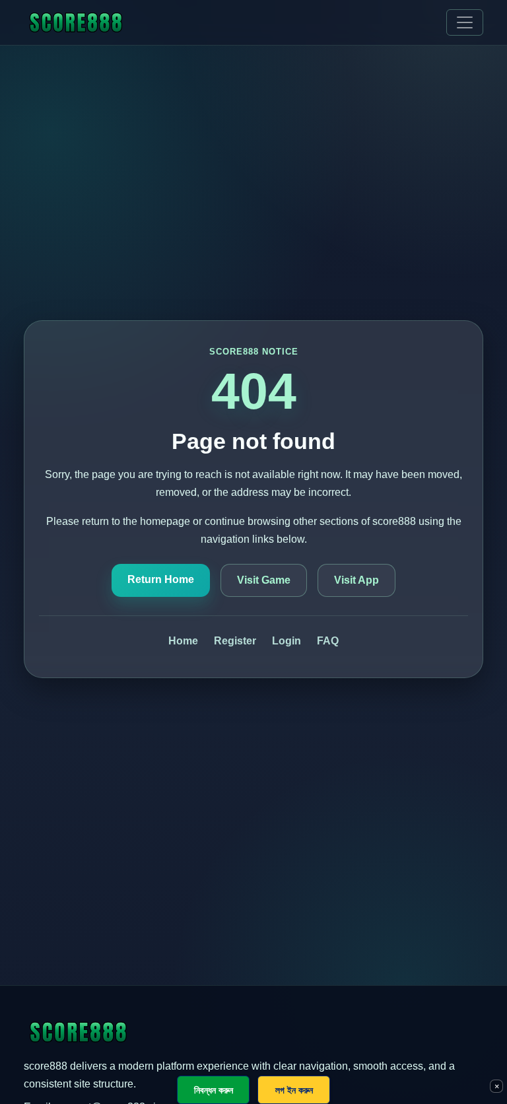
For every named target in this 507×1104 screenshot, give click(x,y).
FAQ (328, 640)
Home (183, 640)
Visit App (356, 580)
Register (235, 640)
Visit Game (263, 580)
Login (286, 640)
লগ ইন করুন (294, 1090)
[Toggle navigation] (464, 22)
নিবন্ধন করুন (213, 1090)
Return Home (160, 579)
